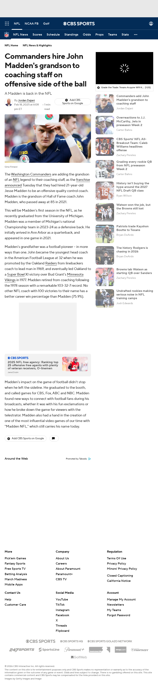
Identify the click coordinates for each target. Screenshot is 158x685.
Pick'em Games (15, 558)
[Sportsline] (49, 649)
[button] (7, 23)
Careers (61, 563)
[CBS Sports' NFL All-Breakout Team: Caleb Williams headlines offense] (105, 146)
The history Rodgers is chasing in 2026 (132, 249)
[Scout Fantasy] (140, 649)
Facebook (62, 615)
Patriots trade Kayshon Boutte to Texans (132, 228)
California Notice (119, 581)
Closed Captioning (120, 576)
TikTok (60, 605)
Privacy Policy (116, 563)
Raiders (51, 263)
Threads (61, 626)
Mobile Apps (14, 584)
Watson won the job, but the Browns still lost (133, 206)
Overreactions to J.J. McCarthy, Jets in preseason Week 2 (130, 121)
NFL (16, 180)
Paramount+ (64, 574)
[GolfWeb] (79, 657)
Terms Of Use (116, 558)
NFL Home (11, 45)
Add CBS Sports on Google (72, 101)
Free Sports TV (15, 569)
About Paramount (68, 569)
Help (8, 599)
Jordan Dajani (26, 100)
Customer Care (15, 605)
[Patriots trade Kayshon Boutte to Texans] (105, 234)
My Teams (114, 610)
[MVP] (120, 648)
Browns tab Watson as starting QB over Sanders (134, 271)
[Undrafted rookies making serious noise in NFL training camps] (105, 298)
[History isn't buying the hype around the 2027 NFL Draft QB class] (105, 191)
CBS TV (61, 579)
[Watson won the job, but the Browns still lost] (105, 212)
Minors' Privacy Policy (122, 569)
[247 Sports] (21, 649)
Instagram (63, 610)
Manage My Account (121, 599)
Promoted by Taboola (76, 458)
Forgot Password (118, 615)
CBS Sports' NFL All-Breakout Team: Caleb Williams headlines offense (132, 144)
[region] (124, 68)
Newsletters (115, 605)
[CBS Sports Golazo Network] (109, 641)
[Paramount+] (74, 649)
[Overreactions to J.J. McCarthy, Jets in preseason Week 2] (105, 125)
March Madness (16, 579)
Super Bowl (16, 274)
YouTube (62, 599)
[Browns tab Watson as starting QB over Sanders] (105, 277)
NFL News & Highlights (37, 45)
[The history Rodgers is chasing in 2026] (105, 255)
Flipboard (62, 631)
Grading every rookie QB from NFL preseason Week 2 (134, 165)
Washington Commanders (31, 174)
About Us (62, 558)
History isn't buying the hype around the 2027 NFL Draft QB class (132, 187)
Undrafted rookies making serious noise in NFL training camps (134, 294)
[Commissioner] (99, 648)
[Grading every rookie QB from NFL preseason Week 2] (105, 169)
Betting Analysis (16, 574)
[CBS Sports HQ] (71, 641)
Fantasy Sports (15, 563)
